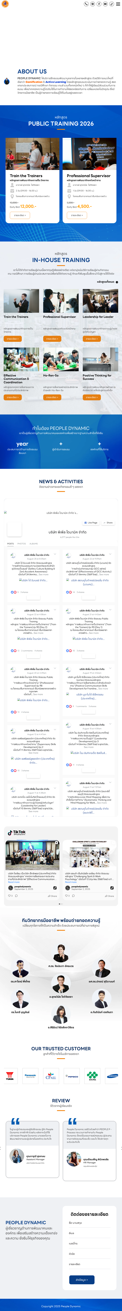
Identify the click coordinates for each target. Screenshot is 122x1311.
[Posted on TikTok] (55, 888)
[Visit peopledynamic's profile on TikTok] (10, 887)
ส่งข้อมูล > (82, 1279)
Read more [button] (14, 881)
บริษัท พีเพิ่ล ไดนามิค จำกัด (68, 532)
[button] (9, 34)
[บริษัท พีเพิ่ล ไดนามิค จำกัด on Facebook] (14, 529)
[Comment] (15, 896)
